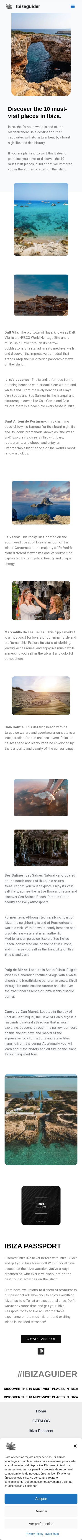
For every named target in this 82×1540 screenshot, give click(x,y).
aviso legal (52, 1533)
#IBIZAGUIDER (47, 1374)
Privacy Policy (34, 1533)
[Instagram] (41, 1351)
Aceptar (41, 1499)
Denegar (41, 1511)
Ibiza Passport (41, 1430)
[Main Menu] (72, 6)
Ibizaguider (28, 6)
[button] (75, 1446)
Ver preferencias (41, 1524)
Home (41, 1411)
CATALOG (41, 1421)
